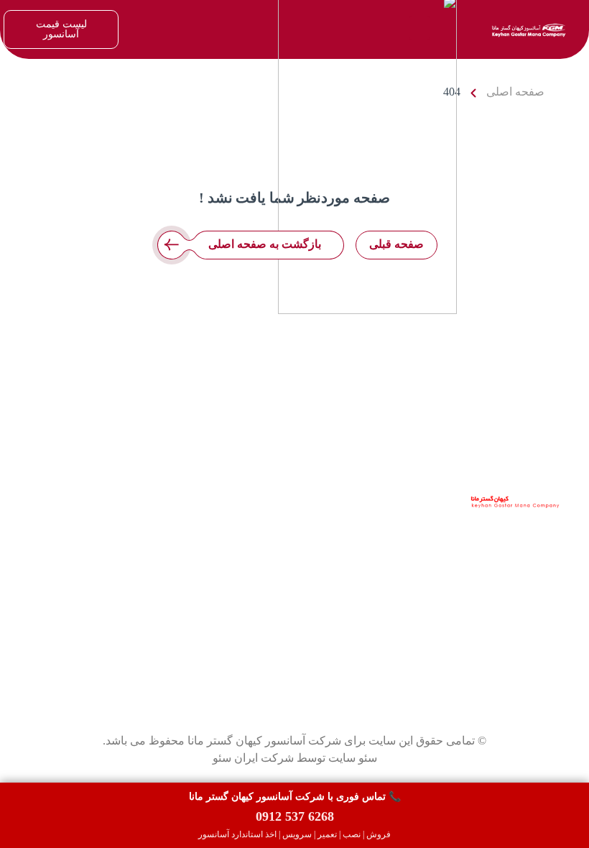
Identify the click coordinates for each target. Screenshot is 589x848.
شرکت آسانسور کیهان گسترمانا (484, 532)
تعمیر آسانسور (86, 542)
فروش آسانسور (82, 508)
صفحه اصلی (515, 92)
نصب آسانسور (86, 559)
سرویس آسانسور (79, 525)
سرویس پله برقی (79, 611)
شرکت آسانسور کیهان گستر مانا (264, 740)
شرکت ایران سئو (253, 758)
